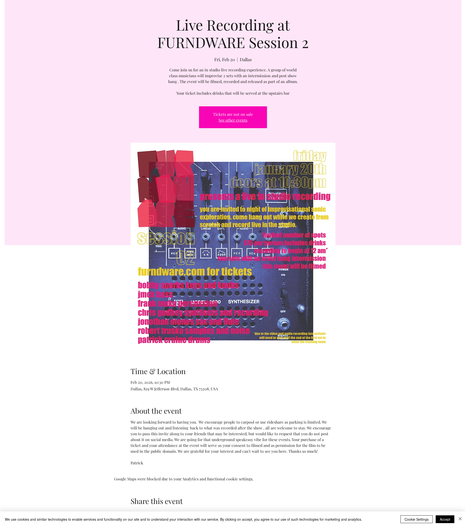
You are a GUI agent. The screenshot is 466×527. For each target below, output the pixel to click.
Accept (445, 519)
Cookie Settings (417, 519)
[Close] (460, 519)
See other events (232, 120)
